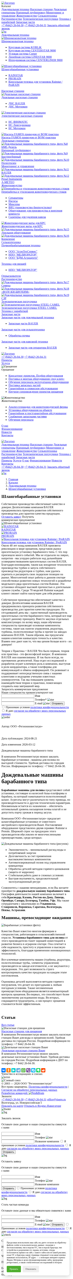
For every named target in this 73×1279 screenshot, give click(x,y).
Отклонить (31, 1269)
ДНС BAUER (17, 103)
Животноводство (11, 185)
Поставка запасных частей (25, 385)
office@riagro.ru (56, 1099)
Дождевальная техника (15, 34)
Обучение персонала (21, 419)
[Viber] (28, 1070)
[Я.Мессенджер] (13, 1070)
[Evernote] (38, 1070)
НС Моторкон (17, 128)
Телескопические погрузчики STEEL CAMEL (29, 307)
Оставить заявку (11, 516)
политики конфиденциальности (49, 707)
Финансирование (12, 428)
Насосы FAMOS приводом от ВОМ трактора (28, 137)
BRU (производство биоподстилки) (30, 207)
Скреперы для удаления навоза (27, 216)
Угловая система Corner (23, 53)
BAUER (6, 172)
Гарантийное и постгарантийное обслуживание (37, 413)
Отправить (57, 703)
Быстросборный (11, 156)
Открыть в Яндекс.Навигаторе (42, 1105)
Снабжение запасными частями (28, 416)
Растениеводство (11, 279)
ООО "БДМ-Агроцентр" (23, 257)
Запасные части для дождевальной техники (27, 317)
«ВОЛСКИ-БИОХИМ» (15, 291)
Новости (6, 432)
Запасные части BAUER (23, 323)
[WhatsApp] (23, 1070)
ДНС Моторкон (18, 106)
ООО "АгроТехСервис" (23, 251)
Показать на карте (12, 1105)
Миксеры (14, 204)
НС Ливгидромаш (19, 125)
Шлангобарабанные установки (20, 69)
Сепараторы (16, 197)
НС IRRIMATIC (18, 121)
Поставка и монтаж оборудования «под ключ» (36, 378)
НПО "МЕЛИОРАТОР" (23, 254)
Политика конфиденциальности (48, 1086)
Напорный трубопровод (16, 150)
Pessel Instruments (11, 179)
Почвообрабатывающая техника (20, 245)
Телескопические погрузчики (19, 301)
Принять (14, 1269)
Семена (5, 285)
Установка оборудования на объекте (30, 410)
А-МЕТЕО (7, 182)
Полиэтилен (8, 163)
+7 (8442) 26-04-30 (12, 25)
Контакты (7, 435)
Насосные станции (12, 90)
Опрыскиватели (11, 275)
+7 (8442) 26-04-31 (35, 25)
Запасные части (10, 314)
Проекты (6, 360)
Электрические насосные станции (22, 115)
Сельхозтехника (11, 242)
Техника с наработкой (14, 311)
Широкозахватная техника (17, 41)
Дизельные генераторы (15, 140)
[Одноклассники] (8, 1070)
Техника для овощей (13, 263)
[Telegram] (18, 1070)
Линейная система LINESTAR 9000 (30, 56)
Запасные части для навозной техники (24, 341)
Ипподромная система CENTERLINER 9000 (36, 60)
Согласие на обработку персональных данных (29, 1089)
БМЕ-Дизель (9, 147)
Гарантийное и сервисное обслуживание (33, 388)
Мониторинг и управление (17, 166)
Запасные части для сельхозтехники (23, 329)
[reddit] (43, 1070)
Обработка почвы (19, 335)
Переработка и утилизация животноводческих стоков (33, 191)
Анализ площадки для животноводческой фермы (38, 406)
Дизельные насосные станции (19, 97)
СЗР (3, 298)
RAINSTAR (16, 75)
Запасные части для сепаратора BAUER (33, 347)
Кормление (8, 239)
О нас (4, 425)
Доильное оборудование (16, 232)
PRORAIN (15, 78)
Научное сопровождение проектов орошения (36, 391)
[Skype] (33, 1070)
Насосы (13, 201)
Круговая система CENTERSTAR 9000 (32, 50)
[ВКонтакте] (3, 1070)
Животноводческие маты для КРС (22, 226)
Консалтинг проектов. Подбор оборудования (36, 375)
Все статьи (7, 1024)
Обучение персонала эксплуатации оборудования (39, 382)
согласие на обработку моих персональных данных (38, 1148)
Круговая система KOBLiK (25, 47)
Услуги (5, 363)
